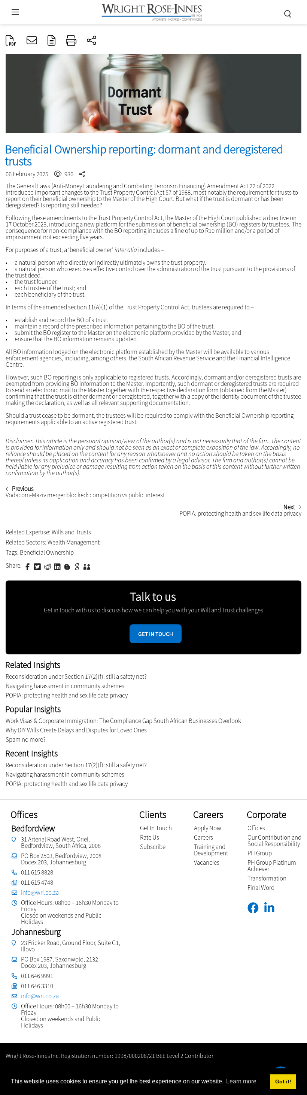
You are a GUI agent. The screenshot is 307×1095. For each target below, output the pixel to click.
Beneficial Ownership (47, 552)
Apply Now (207, 828)
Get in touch (155, 634)
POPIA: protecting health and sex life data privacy (67, 695)
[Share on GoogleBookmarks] (77, 566)
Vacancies (206, 862)
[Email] (32, 40)
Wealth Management (74, 542)
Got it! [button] (283, 1081)
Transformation (266, 878)
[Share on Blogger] (68, 566)
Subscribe (152, 847)
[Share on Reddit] (48, 566)
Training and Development (211, 850)
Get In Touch (156, 828)
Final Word (260, 888)
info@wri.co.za (40, 892)
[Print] (71, 40)
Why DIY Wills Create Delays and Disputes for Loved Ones (76, 730)
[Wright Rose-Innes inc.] (151, 11)
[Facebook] (255, 908)
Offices (256, 828)
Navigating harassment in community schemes (65, 686)
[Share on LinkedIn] (58, 566)
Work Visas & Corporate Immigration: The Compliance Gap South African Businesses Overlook (123, 721)
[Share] (91, 40)
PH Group (259, 853)
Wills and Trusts (71, 532)
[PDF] (11, 40)
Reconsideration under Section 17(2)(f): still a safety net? (76, 676)
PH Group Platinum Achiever (271, 865)
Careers (203, 837)
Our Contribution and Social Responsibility (274, 840)
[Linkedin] (272, 908)
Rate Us (149, 837)
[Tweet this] (38, 566)
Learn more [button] (241, 1081)
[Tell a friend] (87, 566)
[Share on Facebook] (28, 566)
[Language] (51, 40)
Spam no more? (26, 739)
